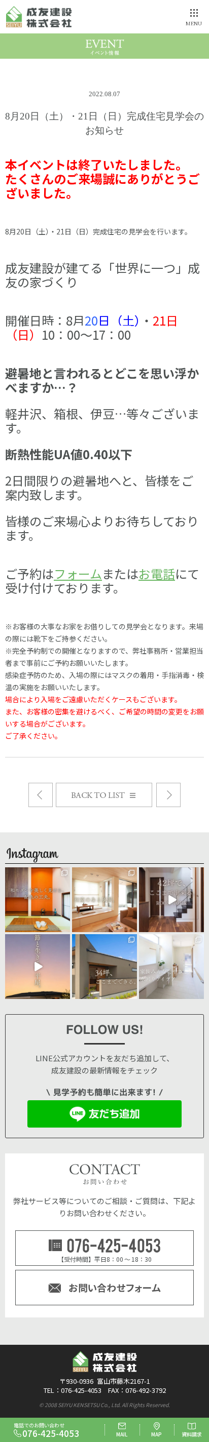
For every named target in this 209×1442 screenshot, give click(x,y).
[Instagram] (64, 926)
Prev (168, 795)
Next (40, 795)
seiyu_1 (37, 875)
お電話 (156, 573)
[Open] (37, 899)
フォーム (78, 573)
